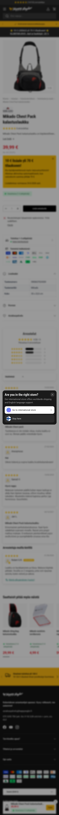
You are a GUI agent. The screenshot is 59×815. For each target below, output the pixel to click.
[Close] (52, 394)
